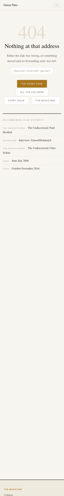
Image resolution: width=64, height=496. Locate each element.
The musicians (46, 100)
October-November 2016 (21, 168)
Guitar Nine (11, 5)
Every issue (16, 100)
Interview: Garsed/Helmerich (27, 140)
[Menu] (56, 5)
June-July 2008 (16, 160)
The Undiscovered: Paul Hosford (29, 130)
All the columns (32, 92)
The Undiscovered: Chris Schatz (29, 150)
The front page (32, 83)
